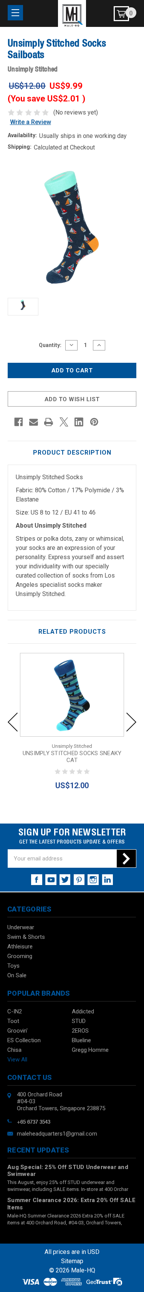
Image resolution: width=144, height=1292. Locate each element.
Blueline (81, 1040)
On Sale (16, 975)
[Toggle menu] (15, 12)
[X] (64, 422)
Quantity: (50, 345)
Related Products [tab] (72, 631)
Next (131, 722)
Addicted (83, 1011)
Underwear (20, 927)
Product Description (72, 452)
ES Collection (24, 1040)
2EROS (80, 1030)
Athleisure (20, 946)
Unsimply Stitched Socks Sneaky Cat (72, 757)
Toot (13, 1021)
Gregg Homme (90, 1049)
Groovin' (17, 1030)
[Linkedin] (78, 422)
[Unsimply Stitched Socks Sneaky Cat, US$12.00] (72, 694)
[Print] (48, 422)
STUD (79, 1021)
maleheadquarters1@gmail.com (57, 1133)
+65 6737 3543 (33, 1121)
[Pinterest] (94, 422)
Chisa (14, 1049)
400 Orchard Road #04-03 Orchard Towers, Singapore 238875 (61, 1101)
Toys (13, 965)
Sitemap (72, 1261)
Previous (13, 722)
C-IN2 (14, 1011)
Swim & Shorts (26, 936)
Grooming (19, 956)
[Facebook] (18, 422)
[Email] (33, 422)
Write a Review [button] (30, 122)
